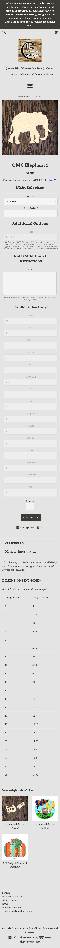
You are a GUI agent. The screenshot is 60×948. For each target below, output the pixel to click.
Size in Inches (30, 208)
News (5, 904)
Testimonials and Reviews (17, 911)
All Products (9, 900)
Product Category (12, 896)
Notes (30, 269)
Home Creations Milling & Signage (34, 928)
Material (31, 196)
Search (6, 893)
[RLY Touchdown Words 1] (15, 808)
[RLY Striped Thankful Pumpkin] (15, 847)
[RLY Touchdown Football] (45, 808)
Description (14, 543)
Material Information (20, 551)
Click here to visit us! (41, 74)
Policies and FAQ (11, 907)
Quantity (30, 501)
